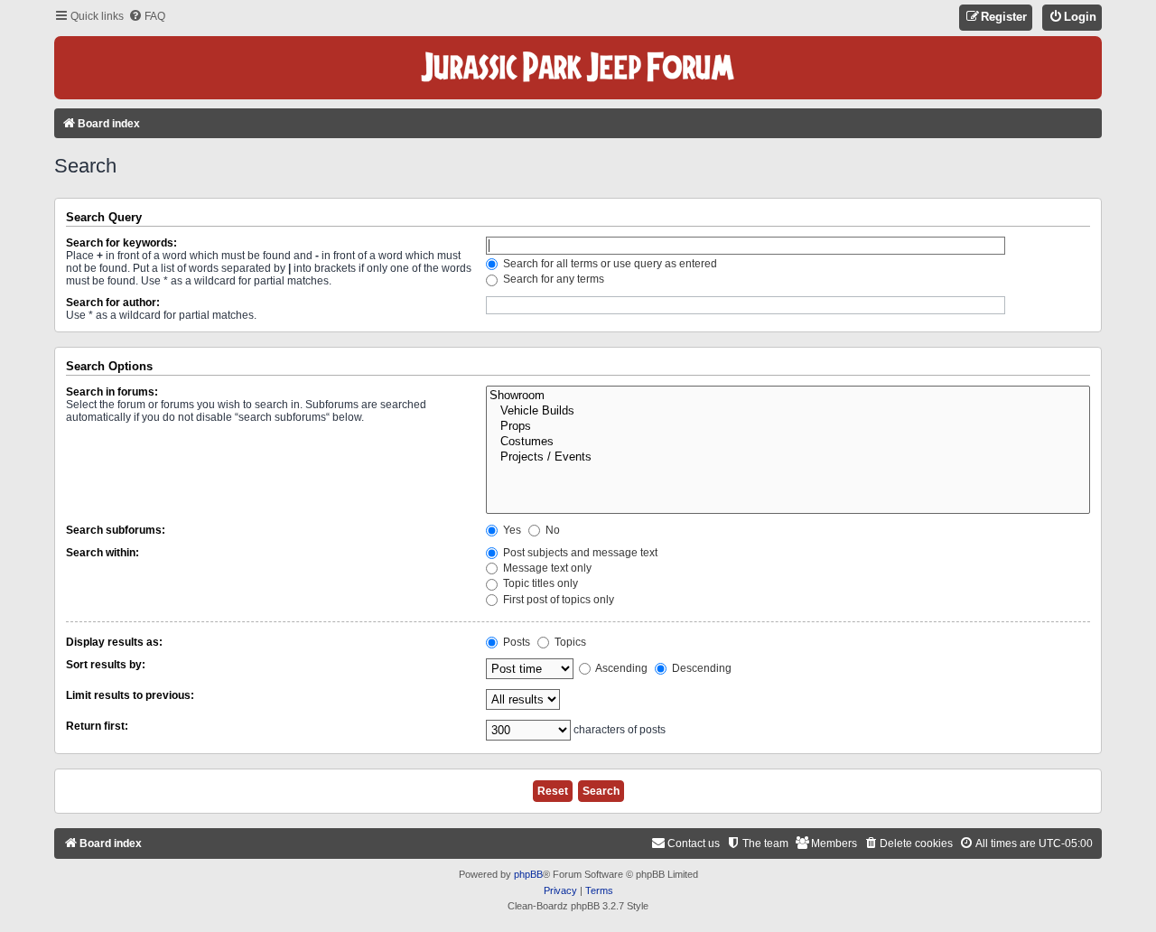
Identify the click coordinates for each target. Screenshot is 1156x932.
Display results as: (114, 642)
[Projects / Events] (788, 457)
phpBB (528, 874)
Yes (510, 530)
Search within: (102, 552)
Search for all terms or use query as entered (608, 263)
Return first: (97, 726)
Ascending (620, 668)
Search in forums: (112, 392)
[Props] (788, 426)
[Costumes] (788, 442)
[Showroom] (788, 396)
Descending (700, 668)
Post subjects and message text (578, 552)
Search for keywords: (121, 243)
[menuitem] (146, 17)
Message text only (546, 568)
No (551, 530)
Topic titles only (539, 583)
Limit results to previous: (130, 695)
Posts (515, 642)
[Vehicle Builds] (788, 411)
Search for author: (113, 302)
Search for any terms (552, 279)
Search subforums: (115, 530)
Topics (569, 642)
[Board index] (578, 67)
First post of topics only (557, 599)
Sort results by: (105, 664)
